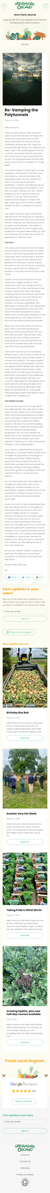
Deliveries (25, 1168)
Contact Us (25, 1161)
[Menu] (3, 5)
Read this (25, 738)
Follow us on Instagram (21, 632)
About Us (25, 1154)
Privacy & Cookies (25, 1174)
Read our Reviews (23, 1101)
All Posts (25, 44)
